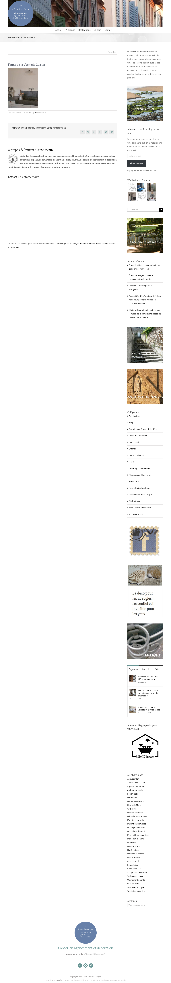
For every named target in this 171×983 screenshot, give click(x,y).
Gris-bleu (131, 809)
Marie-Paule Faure (135, 838)
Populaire (133, 669)
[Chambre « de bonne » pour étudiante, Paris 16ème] (132, 187)
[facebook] (80, 965)
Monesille (131, 842)
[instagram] (85, 965)
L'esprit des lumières (136, 823)
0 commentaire (40, 113)
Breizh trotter (133, 794)
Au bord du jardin (135, 790)
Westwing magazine (136, 891)
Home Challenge (136, 455)
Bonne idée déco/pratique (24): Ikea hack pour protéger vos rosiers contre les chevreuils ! (145, 300)
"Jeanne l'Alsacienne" (95, 954)
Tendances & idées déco (140, 507)
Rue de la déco (134, 868)
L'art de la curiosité (135, 820)
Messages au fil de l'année (141, 475)
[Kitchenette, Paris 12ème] (132, 197)
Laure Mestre (16, 113)
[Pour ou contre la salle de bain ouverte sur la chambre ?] (132, 691)
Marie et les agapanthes (138, 835)
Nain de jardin (133, 846)
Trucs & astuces (136, 514)
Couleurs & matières (138, 435)
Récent (145, 669)
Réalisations (134, 501)
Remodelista (132, 865)
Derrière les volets (135, 801)
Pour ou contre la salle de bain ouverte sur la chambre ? (148, 693)
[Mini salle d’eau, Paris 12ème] (151, 187)
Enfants (132, 448)
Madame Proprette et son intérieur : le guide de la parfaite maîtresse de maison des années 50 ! (145, 314)
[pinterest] (91, 965)
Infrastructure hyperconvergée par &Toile (109, 980)
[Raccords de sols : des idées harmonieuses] (132, 677)
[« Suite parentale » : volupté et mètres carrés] (132, 707)
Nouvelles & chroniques (139, 488)
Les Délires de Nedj (136, 831)
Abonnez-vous (136, 163)
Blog (131, 422)
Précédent (112, 52)
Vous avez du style (135, 887)
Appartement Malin (136, 782)
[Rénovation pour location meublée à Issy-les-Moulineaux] (151, 197)
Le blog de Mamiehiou (137, 827)
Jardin (131, 462)
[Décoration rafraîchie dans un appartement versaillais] (141, 187)
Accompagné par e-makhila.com (77, 980)
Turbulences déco (135, 876)
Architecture (134, 416)
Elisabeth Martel (134, 805)
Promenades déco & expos (141, 494)
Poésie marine (133, 857)
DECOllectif (134, 442)
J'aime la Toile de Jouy (137, 816)
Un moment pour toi (136, 880)
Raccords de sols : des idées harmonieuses (148, 677)
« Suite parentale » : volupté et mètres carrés (149, 708)
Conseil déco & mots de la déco (143, 429)
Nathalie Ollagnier (135, 853)
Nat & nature (133, 850)
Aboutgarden (133, 779)
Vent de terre (133, 883)
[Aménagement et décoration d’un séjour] (141, 197)
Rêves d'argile (133, 861)
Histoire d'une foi (135, 812)
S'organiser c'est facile (137, 872)
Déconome (132, 797)
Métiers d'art (134, 481)
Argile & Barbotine (135, 786)
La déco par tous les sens (140, 468)
